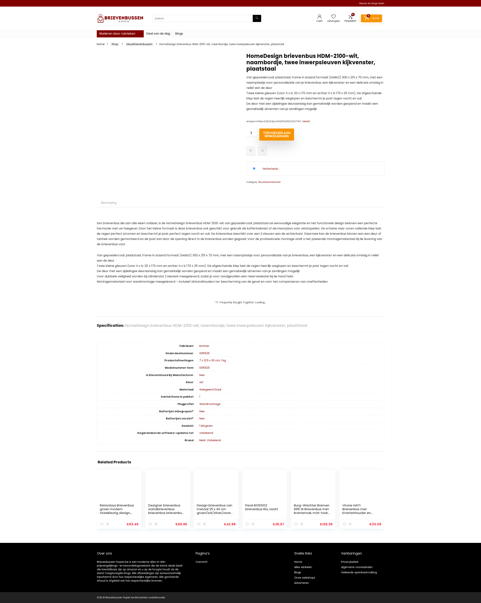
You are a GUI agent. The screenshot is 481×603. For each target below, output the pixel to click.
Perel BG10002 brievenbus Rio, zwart (261, 507)
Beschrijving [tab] (108, 203)
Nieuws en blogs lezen (371, 3)
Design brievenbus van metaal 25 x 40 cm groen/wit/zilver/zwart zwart (214, 511)
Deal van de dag (158, 33)
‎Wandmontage (209, 404)
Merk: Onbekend (210, 440)
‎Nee (202, 375)
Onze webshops (304, 578)
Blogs (179, 33)
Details (305, 121)
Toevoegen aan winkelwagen (276, 134)
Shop (115, 44)
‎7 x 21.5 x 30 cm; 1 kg (212, 360)
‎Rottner (204, 346)
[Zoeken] (257, 18)
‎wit (201, 382)
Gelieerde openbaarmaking (359, 572)
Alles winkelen (303, 567)
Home (101, 44)
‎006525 (204, 353)
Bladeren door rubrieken (117, 33)
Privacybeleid (349, 562)
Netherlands (270, 168)
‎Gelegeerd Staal (210, 389)
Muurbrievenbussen (139, 44)
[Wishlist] (333, 17)
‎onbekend (206, 433)
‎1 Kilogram (206, 426)
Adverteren (301, 583)
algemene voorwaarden (357, 567)
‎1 (199, 397)
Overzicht (202, 562)
